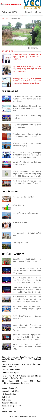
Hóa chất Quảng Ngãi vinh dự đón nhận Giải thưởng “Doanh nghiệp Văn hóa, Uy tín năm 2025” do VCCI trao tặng (27, 280)
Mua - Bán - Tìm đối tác (21, 222)
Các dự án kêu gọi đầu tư (11, 406)
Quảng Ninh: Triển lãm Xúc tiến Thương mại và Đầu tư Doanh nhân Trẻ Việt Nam (27, 327)
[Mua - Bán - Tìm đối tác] (6, 225)
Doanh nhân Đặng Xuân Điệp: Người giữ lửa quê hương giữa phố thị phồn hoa (27, 308)
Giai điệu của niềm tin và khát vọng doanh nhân (27, 117)
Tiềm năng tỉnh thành (20, 243)
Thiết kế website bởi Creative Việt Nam (22, 416)
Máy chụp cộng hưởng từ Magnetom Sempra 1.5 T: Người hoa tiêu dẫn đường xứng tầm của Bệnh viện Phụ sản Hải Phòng (27, 81)
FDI (3, 409)
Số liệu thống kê (18, 205)
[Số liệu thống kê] (6, 207)
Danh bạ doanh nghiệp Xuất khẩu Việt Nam (27, 234)
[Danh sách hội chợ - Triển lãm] (6, 199)
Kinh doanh (6, 397)
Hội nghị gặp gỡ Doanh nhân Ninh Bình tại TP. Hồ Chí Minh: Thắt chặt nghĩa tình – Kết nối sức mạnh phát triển (27, 299)
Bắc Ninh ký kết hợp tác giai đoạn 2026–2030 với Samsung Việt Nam (27, 182)
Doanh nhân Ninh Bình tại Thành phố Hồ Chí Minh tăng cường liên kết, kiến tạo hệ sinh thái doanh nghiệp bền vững (27, 155)
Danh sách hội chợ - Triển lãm (23, 197)
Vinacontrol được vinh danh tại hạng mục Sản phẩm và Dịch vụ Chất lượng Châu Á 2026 (27, 99)
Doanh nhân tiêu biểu (10, 388)
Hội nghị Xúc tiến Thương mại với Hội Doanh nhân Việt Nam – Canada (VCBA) (27, 346)
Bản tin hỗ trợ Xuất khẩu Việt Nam (25, 213)
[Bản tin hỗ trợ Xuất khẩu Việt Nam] (6, 215)
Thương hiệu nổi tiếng (10, 391)
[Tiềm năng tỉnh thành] (6, 245)
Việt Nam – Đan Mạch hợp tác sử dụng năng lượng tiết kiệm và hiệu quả (27, 69)
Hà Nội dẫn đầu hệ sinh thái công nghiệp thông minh (27, 163)
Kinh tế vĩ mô (7, 400)
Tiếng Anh (28, 12)
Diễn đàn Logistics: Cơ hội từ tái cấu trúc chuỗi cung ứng (27, 144)
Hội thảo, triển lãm (9, 394)
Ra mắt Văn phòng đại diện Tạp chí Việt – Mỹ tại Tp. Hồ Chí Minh (27, 56)
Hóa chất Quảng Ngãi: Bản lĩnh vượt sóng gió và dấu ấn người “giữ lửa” (27, 260)
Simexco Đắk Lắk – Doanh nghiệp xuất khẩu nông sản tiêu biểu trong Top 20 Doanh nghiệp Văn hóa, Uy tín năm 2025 (27, 289)
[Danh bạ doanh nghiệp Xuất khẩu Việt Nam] (6, 235)
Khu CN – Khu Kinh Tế (10, 412)
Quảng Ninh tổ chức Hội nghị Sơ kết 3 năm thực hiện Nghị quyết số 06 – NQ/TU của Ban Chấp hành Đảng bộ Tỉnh (27, 337)
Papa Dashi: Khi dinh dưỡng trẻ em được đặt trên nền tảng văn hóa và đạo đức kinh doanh (27, 270)
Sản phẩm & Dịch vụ (9, 403)
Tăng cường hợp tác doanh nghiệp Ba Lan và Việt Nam (27, 126)
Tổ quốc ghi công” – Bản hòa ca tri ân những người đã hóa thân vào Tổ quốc (27, 135)
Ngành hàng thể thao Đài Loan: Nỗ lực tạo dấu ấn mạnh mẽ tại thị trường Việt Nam (27, 108)
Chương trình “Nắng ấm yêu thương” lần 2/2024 (27, 317)
